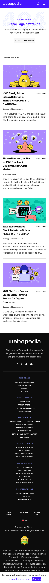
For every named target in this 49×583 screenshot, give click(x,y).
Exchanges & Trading (24, 425)
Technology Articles (24, 493)
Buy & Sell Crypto (24, 443)
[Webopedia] (12, 3)
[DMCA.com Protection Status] (24, 538)
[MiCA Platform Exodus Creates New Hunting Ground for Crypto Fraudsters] (24, 264)
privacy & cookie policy (19, 579)
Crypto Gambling (24, 463)
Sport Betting (24, 470)
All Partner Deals (24, 483)
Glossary (24, 437)
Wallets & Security (24, 428)
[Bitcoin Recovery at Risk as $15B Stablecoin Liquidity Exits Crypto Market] (24, 131)
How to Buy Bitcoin (24, 447)
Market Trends (25, 405)
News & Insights (24, 398)
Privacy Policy (24, 385)
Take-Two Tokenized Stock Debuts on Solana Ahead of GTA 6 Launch (16, 230)
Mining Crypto (24, 431)
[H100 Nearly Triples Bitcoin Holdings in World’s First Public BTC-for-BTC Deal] (24, 66)
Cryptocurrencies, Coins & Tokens (24, 422)
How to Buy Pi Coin (24, 457)
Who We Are (24, 378)
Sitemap (24, 391)
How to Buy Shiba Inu (24, 454)
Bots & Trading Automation (24, 434)
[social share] (17, 364)
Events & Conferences (25, 408)
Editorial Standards (24, 382)
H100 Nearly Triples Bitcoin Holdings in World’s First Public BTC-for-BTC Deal (16, 99)
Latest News (24, 402)
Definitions (24, 496)
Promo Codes (24, 480)
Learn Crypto (24, 417)
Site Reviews (24, 477)
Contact (24, 388)
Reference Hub (24, 499)
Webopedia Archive (24, 489)
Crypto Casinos (24, 467)
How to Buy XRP (25, 451)
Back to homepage (26, 40)
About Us (37, 513)
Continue (36, 579)
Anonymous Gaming (24, 473)
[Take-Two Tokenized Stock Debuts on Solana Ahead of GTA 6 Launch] (24, 200)
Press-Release (24, 411)
